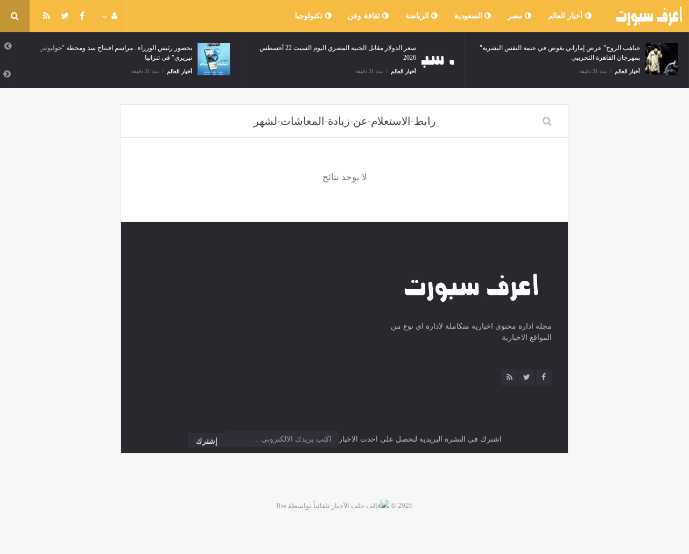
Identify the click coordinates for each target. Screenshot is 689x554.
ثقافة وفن (365, 16)
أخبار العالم (566, 16)
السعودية (469, 16)
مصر (516, 16)
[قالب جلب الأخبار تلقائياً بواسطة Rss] (332, 505)
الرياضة (418, 16)
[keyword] (547, 121)
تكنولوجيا (310, 16)
